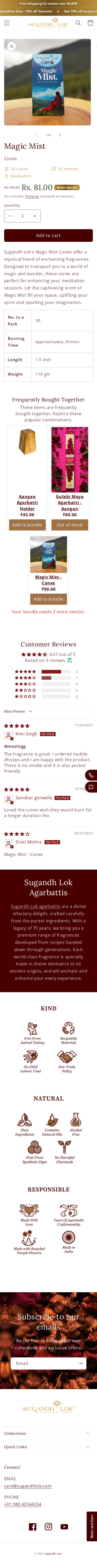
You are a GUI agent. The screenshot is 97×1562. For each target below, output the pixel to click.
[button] (7, 23)
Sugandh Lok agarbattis (36, 906)
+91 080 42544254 (22, 1504)
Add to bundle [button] (27, 525)
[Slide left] (36, 135)
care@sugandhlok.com (28, 1486)
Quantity (12, 205)
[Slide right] (60, 135)
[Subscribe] (80, 1363)
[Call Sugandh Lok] (91, 774)
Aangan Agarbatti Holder (27, 503)
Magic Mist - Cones (48, 580)
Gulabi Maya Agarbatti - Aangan (70, 503)
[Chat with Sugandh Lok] (91, 787)
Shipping (32, 196)
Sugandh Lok (53, 1553)
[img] (17, 726)
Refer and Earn (92, 1526)
